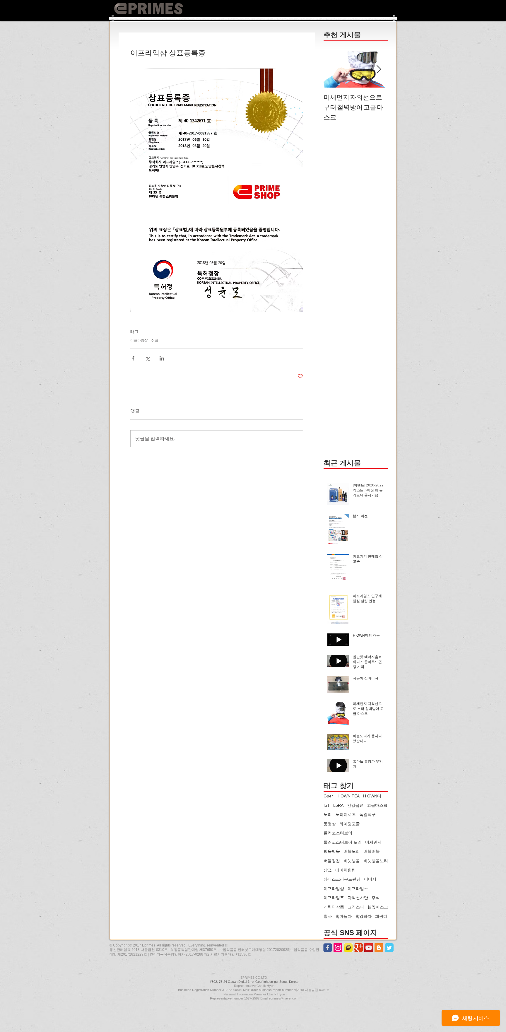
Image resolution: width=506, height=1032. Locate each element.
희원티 (381, 916)
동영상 (330, 823)
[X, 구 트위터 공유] (147, 358)
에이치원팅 (345, 870)
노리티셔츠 (345, 814)
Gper (328, 796)
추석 (376, 897)
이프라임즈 (334, 897)
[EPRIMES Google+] (358, 947)
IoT (327, 805)
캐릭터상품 (334, 907)
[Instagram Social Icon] (338, 947)
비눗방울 (351, 860)
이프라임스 (358, 888)
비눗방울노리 (375, 860)
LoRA (338, 805)
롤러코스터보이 (338, 833)
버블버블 (371, 851)
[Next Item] (378, 69)
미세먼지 (373, 842)
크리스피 (356, 907)
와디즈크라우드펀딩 (342, 879)
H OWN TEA (348, 796)
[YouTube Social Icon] (368, 947)
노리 (328, 814)
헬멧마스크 (377, 907)
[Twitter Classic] (389, 947)
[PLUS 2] (348, 947)
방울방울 (332, 851)
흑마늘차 (343, 916)
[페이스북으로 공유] (133, 358)
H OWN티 (372, 796)
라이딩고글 (349, 823)
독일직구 (367, 814)
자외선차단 (358, 897)
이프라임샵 (139, 340)
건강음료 (355, 805)
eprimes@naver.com (283, 998)
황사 (328, 916)
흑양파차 (363, 916)
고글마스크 (377, 805)
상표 (154, 340)
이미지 (370, 879)
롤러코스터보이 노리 (343, 842)
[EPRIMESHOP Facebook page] (327, 947)
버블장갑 (332, 860)
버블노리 (351, 851)
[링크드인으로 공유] (162, 358)
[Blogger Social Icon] (379, 947)
